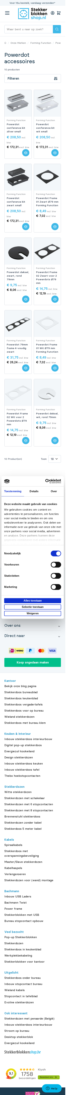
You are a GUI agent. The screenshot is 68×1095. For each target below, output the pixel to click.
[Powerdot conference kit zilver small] (18, 103)
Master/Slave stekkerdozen (23, 862)
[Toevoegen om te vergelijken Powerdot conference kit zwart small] (25, 226)
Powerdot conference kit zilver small (16, 128)
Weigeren (33, 613)
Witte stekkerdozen (18, 792)
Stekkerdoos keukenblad (21, 698)
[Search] (57, 29)
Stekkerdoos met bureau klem (25, 723)
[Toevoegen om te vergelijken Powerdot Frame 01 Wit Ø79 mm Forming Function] (55, 368)
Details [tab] (34, 491)
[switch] (56, 564)
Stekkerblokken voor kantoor (24, 961)
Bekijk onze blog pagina (20, 686)
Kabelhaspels (13, 868)
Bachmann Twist (15, 902)
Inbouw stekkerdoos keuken (23, 763)
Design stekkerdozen (18, 757)
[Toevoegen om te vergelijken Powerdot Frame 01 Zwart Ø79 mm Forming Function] (55, 226)
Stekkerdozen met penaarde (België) (29, 1018)
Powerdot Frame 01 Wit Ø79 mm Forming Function (47, 348)
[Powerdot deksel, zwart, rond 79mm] (18, 251)
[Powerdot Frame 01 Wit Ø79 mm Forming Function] (47, 323)
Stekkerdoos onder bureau (22, 978)
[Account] (52, 13)
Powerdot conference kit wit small (45, 128)
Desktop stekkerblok (18, 1037)
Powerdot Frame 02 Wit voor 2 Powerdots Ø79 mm (17, 419)
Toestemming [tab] (12, 491)
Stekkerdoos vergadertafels (23, 704)
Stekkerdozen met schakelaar (24, 798)
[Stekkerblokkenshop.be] (32, 1052)
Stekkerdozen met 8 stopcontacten (28, 810)
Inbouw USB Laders (17, 896)
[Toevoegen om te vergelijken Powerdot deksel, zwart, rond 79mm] (25, 299)
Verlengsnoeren (15, 874)
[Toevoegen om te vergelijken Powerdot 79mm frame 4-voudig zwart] (25, 368)
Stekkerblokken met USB (21, 915)
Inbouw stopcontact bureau (23, 984)
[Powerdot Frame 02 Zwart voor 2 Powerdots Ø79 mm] (47, 251)
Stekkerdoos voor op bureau (24, 710)
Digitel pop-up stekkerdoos (23, 745)
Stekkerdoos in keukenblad (22, 949)
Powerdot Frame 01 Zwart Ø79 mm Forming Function (47, 201)
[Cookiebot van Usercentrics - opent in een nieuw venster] (46, 481)
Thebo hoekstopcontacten (22, 775)
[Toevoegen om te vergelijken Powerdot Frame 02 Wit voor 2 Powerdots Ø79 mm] (25, 440)
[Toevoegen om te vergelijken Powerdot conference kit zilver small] (25, 152)
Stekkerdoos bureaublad (21, 692)
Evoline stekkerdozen (19, 1002)
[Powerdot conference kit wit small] (47, 103)
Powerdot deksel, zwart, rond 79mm (18, 276)
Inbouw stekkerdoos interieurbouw (28, 739)
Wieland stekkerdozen (19, 716)
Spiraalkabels (13, 845)
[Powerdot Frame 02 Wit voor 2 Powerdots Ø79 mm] (18, 392)
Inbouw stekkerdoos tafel (21, 769)
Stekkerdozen (13, 943)
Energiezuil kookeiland (19, 751)
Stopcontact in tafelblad (21, 996)
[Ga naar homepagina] (5, 43)
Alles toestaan (33, 600)
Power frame (13, 908)
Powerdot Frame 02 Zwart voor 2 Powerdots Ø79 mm (46, 278)
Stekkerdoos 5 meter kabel (23, 828)
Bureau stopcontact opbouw (23, 921)
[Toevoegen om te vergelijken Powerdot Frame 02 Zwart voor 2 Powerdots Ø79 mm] (55, 299)
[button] (32, 625)
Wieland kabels (14, 990)
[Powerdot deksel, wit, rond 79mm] (47, 392)
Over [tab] (54, 491)
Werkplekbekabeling (18, 955)
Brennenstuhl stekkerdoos (22, 816)
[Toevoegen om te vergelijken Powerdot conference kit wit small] (55, 152)
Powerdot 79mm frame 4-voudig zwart (17, 348)
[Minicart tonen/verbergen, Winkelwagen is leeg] (59, 13)
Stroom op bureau (16, 1031)
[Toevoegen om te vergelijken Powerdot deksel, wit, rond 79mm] (55, 440)
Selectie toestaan (33, 606)
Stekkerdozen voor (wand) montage (28, 880)
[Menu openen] (7, 13)
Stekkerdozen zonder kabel (23, 822)
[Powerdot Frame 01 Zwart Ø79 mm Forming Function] (47, 177)
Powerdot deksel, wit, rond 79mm (47, 415)
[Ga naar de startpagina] (32, 14)
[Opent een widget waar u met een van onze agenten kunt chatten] (52, 1088)
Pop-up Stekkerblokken (20, 937)
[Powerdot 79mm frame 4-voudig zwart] (18, 323)
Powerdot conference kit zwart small (16, 201)
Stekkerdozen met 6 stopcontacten (28, 804)
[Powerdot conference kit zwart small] (18, 177)
